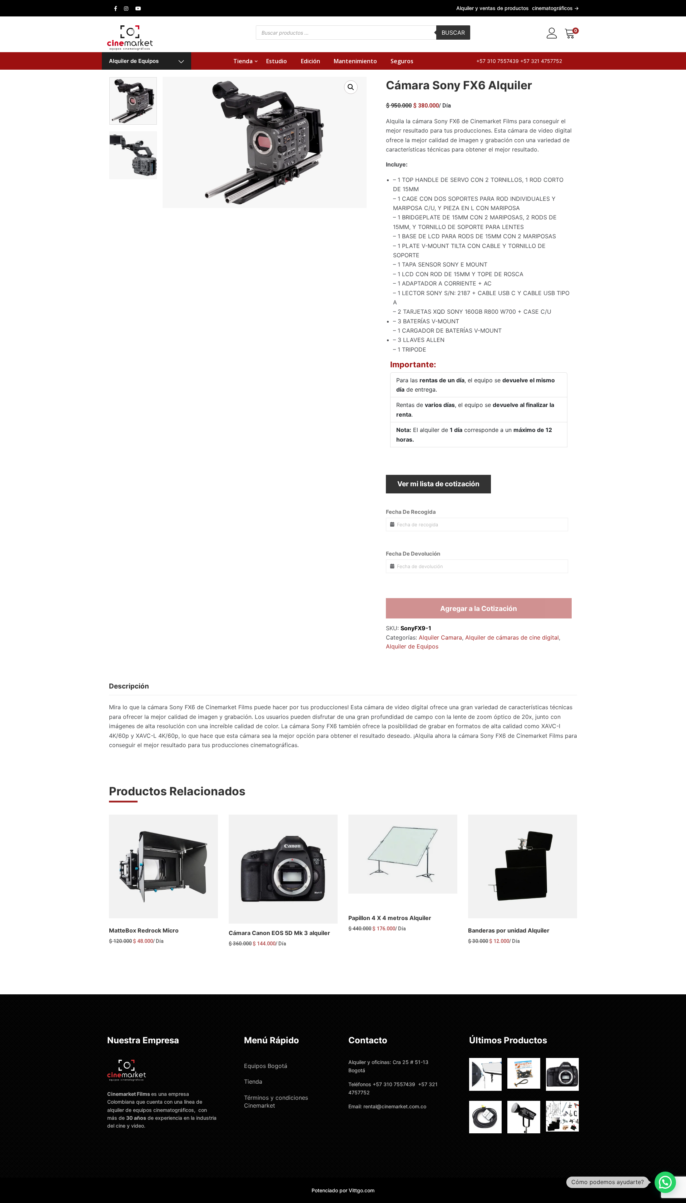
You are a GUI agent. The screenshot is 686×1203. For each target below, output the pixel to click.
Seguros (402, 61)
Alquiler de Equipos (134, 61)
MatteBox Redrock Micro (144, 930)
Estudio (276, 61)
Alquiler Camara (440, 637)
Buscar (453, 32)
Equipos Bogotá (265, 1065)
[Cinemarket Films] (130, 37)
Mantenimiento (355, 61)
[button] (351, 87)
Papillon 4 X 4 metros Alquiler (389, 917)
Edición (310, 61)
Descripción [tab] (129, 686)
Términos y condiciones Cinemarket (276, 1101)
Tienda (243, 61)
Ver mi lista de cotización (438, 483)
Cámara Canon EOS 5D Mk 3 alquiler (279, 932)
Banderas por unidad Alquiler (509, 930)
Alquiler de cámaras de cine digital (512, 637)
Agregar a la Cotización (478, 608)
